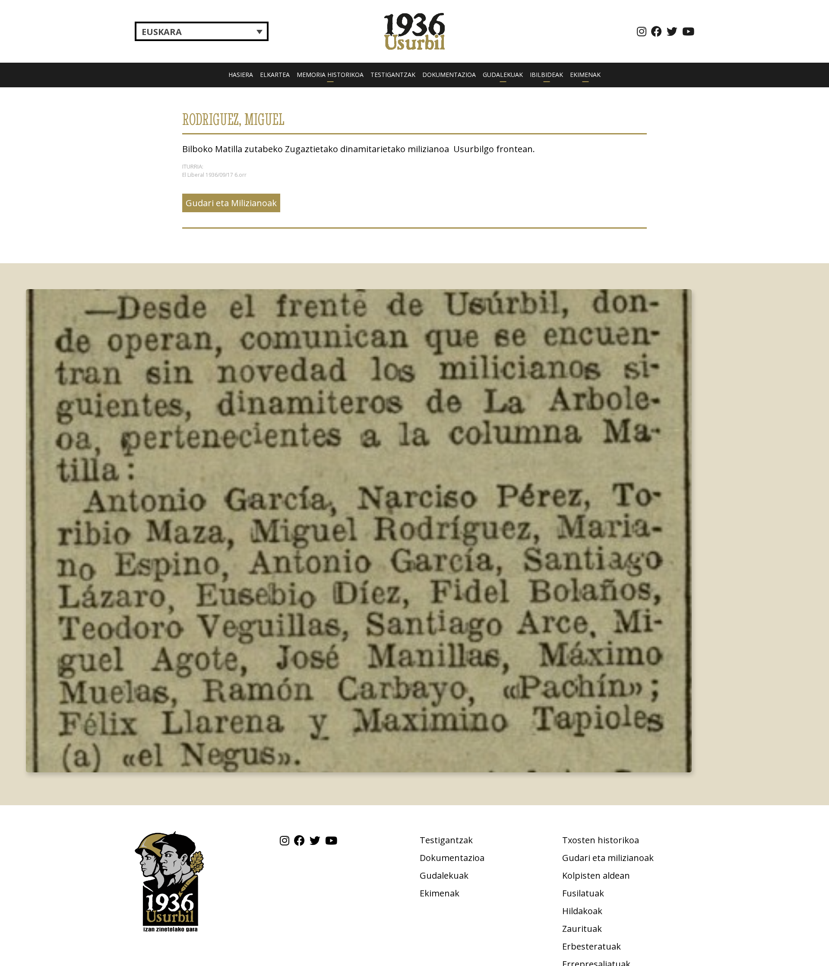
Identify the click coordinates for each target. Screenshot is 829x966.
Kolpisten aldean (596, 875)
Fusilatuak (583, 893)
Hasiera (240, 74)
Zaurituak (582, 928)
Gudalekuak (503, 74)
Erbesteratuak (591, 946)
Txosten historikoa (600, 840)
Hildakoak (582, 911)
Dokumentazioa (449, 74)
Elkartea (275, 74)
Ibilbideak (546, 74)
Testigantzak (392, 74)
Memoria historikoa (330, 74)
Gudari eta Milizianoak (231, 203)
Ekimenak (585, 74)
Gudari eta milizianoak (608, 858)
